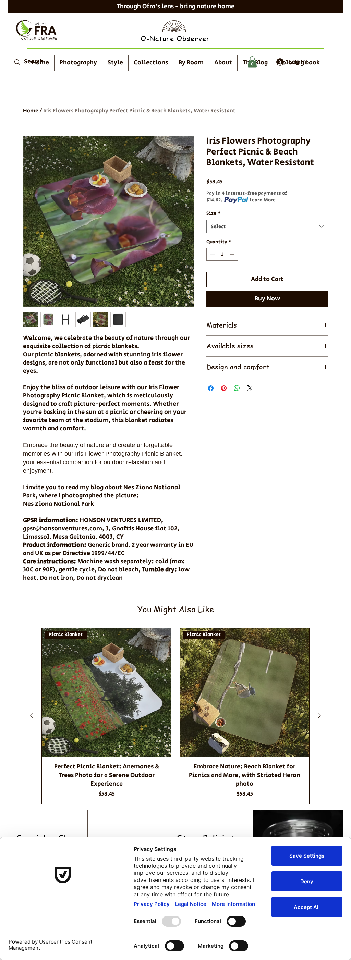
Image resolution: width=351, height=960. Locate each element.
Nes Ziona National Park (58, 504)
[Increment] (232, 254)
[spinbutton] (222, 254)
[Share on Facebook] (211, 388)
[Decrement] (211, 254)
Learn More (263, 200)
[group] (175, 715)
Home (30, 111)
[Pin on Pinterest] (224, 388)
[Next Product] (319, 716)
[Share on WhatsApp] (237, 388)
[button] (252, 61)
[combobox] (267, 226)
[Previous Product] (31, 716)
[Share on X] (250, 388)
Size (213, 213)
